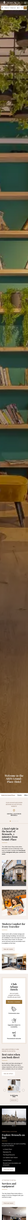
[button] (25, 7)
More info (14, 1100)
